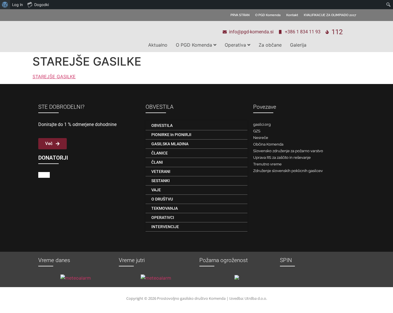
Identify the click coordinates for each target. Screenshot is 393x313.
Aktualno (157, 45)
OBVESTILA (162, 125)
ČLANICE (159, 153)
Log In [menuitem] (17, 4)
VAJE (156, 190)
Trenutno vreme (267, 164)
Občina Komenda (268, 144)
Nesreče (260, 137)
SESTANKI (160, 180)
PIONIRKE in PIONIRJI (171, 134)
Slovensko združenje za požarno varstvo (288, 151)
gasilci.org (262, 124)
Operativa (235, 45)
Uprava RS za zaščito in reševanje (282, 157)
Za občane (270, 45)
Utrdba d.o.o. (256, 298)
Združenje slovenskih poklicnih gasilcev (288, 171)
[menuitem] (5, 4)
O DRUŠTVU (162, 199)
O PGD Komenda (268, 15)
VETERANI (160, 171)
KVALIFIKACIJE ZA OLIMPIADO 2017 (330, 15)
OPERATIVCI (162, 217)
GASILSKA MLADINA (169, 144)
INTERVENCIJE (165, 226)
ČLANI (157, 162)
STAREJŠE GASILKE (54, 76)
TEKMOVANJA (164, 208)
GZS (256, 131)
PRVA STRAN (239, 15)
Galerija (298, 45)
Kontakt (292, 15)
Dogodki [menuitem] (41, 4)
